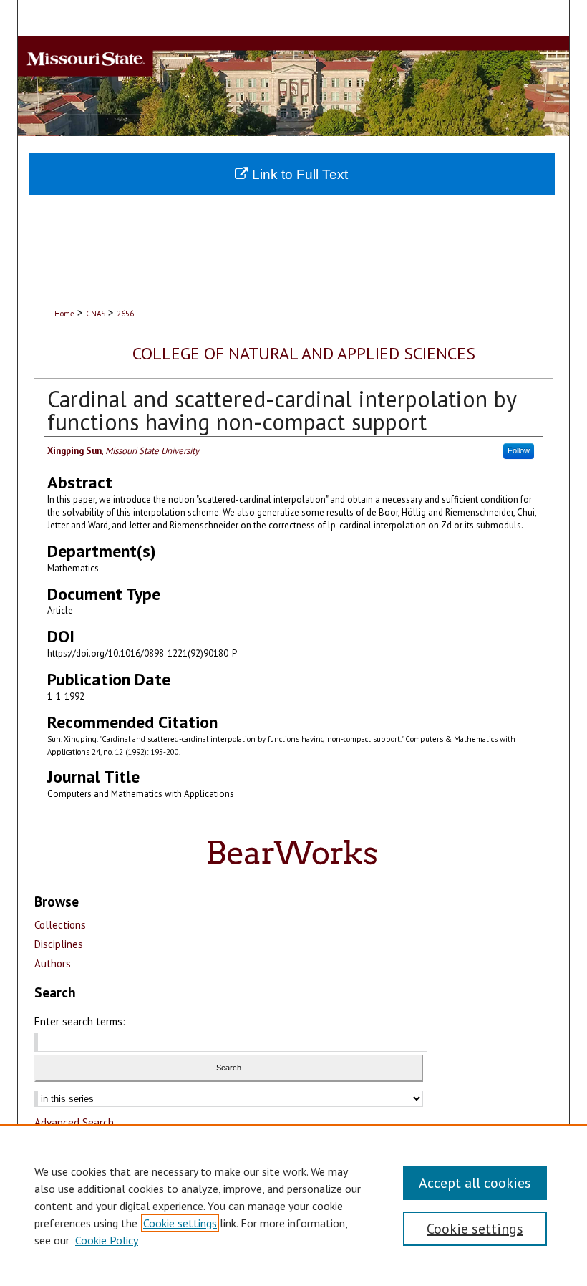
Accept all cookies (475, 1183)
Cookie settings (180, 1223)
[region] (293, 1205)
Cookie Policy (106, 1240)
